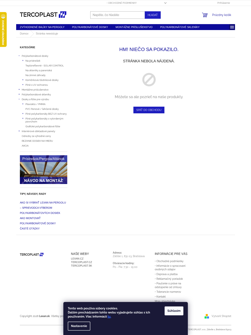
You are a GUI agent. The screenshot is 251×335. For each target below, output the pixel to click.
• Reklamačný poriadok (169, 278)
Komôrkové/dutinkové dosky (42, 79)
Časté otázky (30, 228)
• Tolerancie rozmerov (168, 291)
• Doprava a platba (166, 274)
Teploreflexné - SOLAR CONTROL (44, 65)
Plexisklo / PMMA (35, 104)
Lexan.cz (77, 258)
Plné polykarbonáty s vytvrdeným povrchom (44, 120)
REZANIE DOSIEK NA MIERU (37, 140)
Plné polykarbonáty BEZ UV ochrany (46, 113)
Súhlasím (174, 311)
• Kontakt (160, 296)
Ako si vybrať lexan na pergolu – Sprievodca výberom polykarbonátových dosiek (43, 207)
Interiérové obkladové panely (38, 131)
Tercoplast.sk (81, 265)
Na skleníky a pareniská (38, 70)
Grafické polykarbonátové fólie (42, 126)
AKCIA (25, 145)
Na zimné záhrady (35, 75)
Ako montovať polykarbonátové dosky (38, 221)
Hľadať (153, 15)
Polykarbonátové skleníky (36, 94)
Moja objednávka (165, 301)
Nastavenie (79, 326)
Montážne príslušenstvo (35, 89)
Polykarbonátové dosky (35, 55)
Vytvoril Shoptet (221, 315)
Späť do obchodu (148, 110)
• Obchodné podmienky (122, 2)
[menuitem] (42, 27)
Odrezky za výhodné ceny (36, 135)
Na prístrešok (32, 60)
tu (109, 316)
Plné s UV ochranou (36, 84)
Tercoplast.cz (81, 262)
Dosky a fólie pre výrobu (35, 99)
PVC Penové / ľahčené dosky (42, 108)
